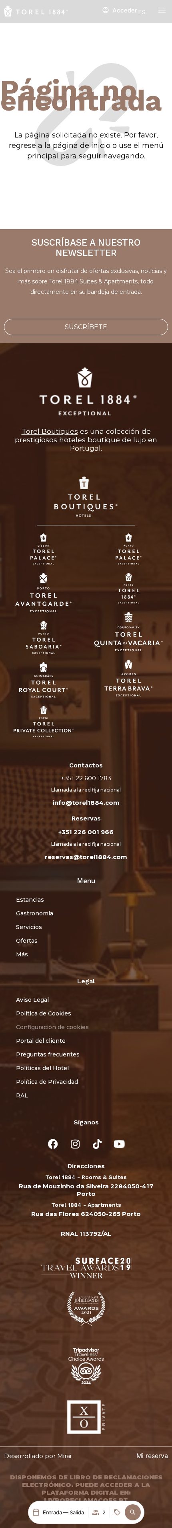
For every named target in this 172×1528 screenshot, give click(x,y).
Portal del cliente (41, 1040)
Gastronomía (34, 913)
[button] (133, 1512)
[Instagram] (75, 1144)
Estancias (30, 899)
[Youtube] (119, 1144)
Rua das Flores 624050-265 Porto (86, 1214)
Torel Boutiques (50, 431)
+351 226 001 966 (86, 832)
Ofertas (27, 940)
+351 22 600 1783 (86, 778)
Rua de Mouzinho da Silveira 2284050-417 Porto (86, 1190)
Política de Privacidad (47, 1081)
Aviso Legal (32, 999)
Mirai (64, 1456)
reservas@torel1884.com (86, 857)
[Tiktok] (97, 1144)
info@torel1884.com (86, 802)
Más (22, 954)
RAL (22, 1095)
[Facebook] (53, 1144)
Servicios (29, 927)
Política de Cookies (43, 1013)
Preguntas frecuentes (48, 1054)
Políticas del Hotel (42, 1068)
